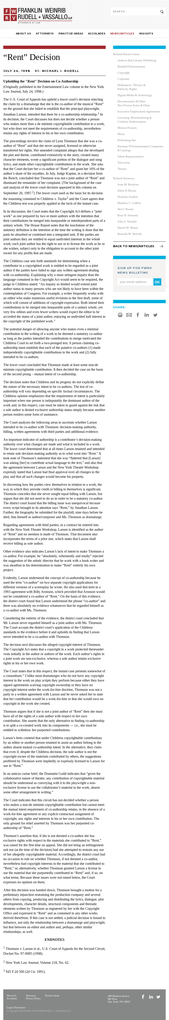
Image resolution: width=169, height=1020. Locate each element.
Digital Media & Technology (135, 95)
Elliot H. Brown (127, 190)
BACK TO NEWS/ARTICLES (133, 246)
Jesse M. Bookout (128, 184)
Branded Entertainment (131, 66)
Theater (122, 168)
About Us (23, 33)
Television (124, 162)
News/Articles (122, 33)
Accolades (96, 33)
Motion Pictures (127, 127)
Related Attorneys (123, 178)
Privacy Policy (33, 998)
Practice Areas (71, 33)
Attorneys (45, 33)
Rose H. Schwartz (128, 215)
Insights (146, 33)
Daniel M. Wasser (128, 227)
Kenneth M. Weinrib (130, 233)
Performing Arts (127, 140)
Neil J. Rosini (126, 209)
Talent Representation (131, 156)
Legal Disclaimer (16, 1007)
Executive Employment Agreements (139, 111)
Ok (157, 282)
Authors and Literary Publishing (137, 60)
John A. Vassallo (127, 221)
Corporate (123, 78)
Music (121, 134)
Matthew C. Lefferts (129, 203)
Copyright (124, 72)
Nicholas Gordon (128, 196)
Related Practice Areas (126, 54)
